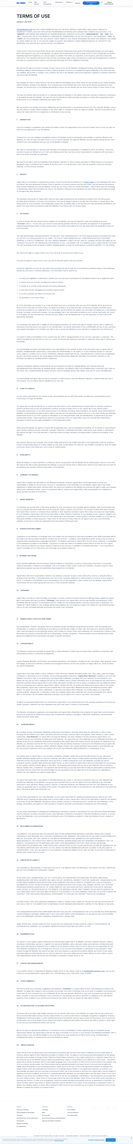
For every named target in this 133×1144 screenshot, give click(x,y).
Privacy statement (85, 1135)
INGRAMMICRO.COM (24, 29)
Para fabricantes (72, 1115)
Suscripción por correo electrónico (27, 1118)
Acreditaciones (21, 1126)
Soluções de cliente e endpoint (51, 1121)
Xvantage (45, 1109)
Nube (43, 1112)
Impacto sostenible (22, 1123)
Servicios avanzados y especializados (53, 1118)
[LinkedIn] (108, 1107)
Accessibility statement (72, 1135)
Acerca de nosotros (23, 1109)
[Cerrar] (131, 1138)
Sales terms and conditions (99, 1135)
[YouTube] (114, 1107)
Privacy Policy (89, 182)
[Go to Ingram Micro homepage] (21, 3)
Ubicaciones (20, 1121)
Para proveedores (72, 1112)
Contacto (19, 1115)
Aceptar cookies (111, 1140)
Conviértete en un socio (91, 3)
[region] (66, 1140)
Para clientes (71, 1109)
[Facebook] (94, 1107)
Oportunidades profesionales (26, 1112)
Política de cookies (59, 1140)
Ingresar (77, 3)
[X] (101, 1107)
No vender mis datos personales (96, 1140)
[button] (59, 2)
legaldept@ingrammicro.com (94, 971)
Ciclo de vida (46, 1115)
